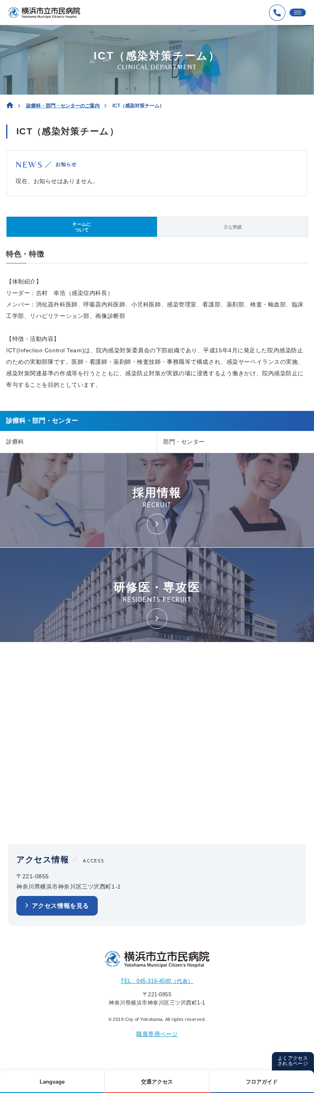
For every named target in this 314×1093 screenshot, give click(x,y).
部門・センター (184, 441)
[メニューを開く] (297, 13)
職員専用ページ (157, 1034)
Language (52, 1082)
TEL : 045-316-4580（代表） (157, 981)
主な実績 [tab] (233, 226)
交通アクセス (157, 1082)
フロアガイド (262, 1082)
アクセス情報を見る (60, 905)
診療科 (15, 441)
